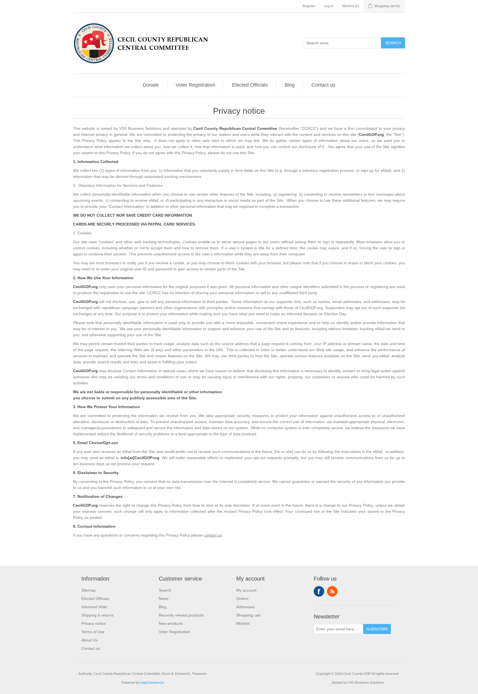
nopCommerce (152, 683)
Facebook (319, 591)
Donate (151, 85)
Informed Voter (94, 607)
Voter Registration (195, 85)
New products (171, 623)
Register (309, 6)
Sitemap (88, 590)
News (163, 598)
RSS (332, 591)
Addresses (245, 607)
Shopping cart (248, 615)
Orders (242, 598)
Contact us (323, 85)
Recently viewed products (181, 615)
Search (165, 590)
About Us (89, 640)
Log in (329, 6)
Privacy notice (93, 623)
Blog (290, 85)
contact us (213, 535)
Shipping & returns (97, 615)
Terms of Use (93, 632)
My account (246, 590)
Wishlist (243, 623)
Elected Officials (250, 85)
